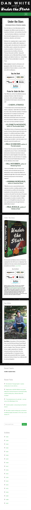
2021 (7, 451)
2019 (7, 459)
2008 (7, 499)
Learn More (18, 265)
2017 (7, 466)
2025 (7, 436)
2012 (7, 484)
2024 (7, 440)
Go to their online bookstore (15, 287)
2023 (7, 444)
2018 (7, 462)
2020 (7, 455)
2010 (7, 492)
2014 (7, 477)
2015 (7, 473)
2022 (7, 447)
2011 (7, 488)
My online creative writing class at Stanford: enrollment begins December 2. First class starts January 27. (15, 412)
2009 (7, 496)
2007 (7, 503)
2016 (7, 470)
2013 (7, 481)
